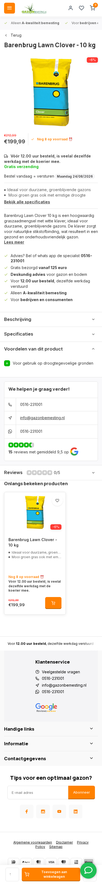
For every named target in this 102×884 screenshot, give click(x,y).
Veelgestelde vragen (61, 672)
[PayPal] (26, 862)
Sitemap (56, 847)
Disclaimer (64, 842)
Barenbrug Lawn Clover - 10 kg (32, 542)
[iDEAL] (13, 862)
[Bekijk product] (53, 603)
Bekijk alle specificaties (27, 202)
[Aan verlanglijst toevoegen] (57, 500)
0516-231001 (31, 404)
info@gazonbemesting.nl (42, 417)
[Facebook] (26, 811)
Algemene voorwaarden (32, 842)
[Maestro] (63, 862)
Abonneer (81, 792)
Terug (16, 35)
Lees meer (14, 242)
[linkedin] (75, 811)
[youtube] (59, 811)
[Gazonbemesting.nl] (34, 8)
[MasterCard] (38, 862)
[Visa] (51, 862)
